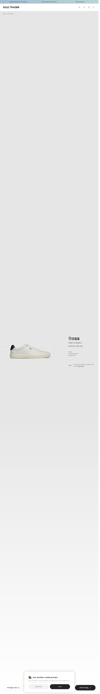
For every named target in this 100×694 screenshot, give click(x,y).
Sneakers (11, 14)
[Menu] (94, 7)
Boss (74, 338)
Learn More (81, 366)
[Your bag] (89, 7)
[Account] (84, 7)
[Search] (79, 7)
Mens (4, 14)
